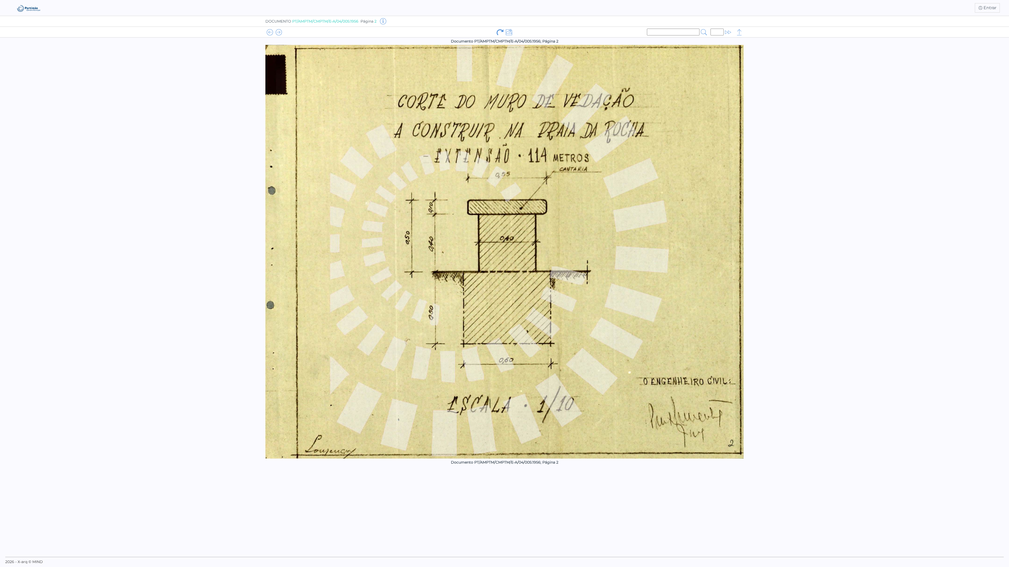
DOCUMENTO (311, 21)
